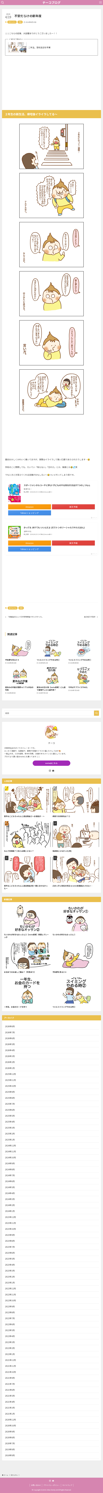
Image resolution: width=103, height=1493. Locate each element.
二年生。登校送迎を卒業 (39, 47)
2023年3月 (10, 1270)
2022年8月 (10, 1312)
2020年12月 (10, 1419)
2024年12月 (10, 1145)
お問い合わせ (36, 1485)
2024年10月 (10, 1157)
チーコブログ (51, 2)
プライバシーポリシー (51, 1485)
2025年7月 (10, 1103)
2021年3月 (10, 1407)
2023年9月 (10, 1234)
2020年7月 (10, 1443)
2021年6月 (10, 1389)
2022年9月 (10, 1306)
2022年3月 (10, 1342)
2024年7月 (10, 1175)
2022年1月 (10, 1354)
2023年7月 (10, 1246)
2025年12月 (10, 1073)
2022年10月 (10, 1300)
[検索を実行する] (96, 713)
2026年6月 (10, 1038)
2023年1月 (10, 1282)
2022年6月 (10, 1324)
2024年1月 (10, 1211)
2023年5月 (10, 1258)
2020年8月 (10, 1437)
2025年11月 (10, 1079)
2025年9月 (10, 1091)
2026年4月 (10, 1050)
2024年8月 (10, 1169)
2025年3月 (10, 1127)
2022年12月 (10, 1288)
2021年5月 (10, 1395)
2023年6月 (10, 1252)
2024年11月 (10, 1151)
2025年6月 (10, 1109)
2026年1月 (10, 1068)
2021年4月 (10, 1401)
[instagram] (50, 770)
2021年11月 (10, 1365)
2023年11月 (10, 1222)
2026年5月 (10, 1044)
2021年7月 (10, 1383)
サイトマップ (67, 1485)
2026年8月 (10, 1026)
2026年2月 (10, 1062)
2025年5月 (10, 1115)
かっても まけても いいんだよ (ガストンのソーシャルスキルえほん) (54, 527)
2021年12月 (10, 1359)
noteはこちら (51, 763)
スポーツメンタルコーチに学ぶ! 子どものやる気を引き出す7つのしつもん (57, 485)
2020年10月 (10, 1425)
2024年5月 (10, 1187)
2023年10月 (10, 1228)
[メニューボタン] (100, 2)
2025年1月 (10, 1139)
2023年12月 (10, 1217)
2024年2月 (10, 1205)
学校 (20, 22)
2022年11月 (10, 1294)
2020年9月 (10, 1431)
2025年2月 (10, 1133)
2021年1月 (10, 1413)
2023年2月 (10, 1276)
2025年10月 (10, 1085)
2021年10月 (10, 1371)
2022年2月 (10, 1348)
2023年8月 (10, 1240)
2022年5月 (10, 1330)
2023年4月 (10, 1264)
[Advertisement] (51, 81)
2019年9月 (10, 1449)
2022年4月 (10, 1336)
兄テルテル (12, 22)
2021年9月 (10, 1377)
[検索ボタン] (2, 2)
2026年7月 (10, 1032)
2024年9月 (10, 1163)
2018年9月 (10, 1455)
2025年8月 (10, 1097)
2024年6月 (10, 1181)
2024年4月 (10, 1193)
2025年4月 (10, 1121)
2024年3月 (10, 1199)
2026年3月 (10, 1056)
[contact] (53, 770)
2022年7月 (10, 1318)
